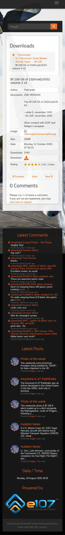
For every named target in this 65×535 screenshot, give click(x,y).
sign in (21, 195)
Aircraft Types (23, 61)
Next (48, 176)
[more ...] (23, 289)
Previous (19, 176)
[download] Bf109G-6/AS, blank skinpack (32, 284)
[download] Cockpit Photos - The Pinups (31, 242)
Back (34, 176)
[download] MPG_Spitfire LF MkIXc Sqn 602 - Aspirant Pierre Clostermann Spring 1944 (34, 267)
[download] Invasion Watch (24, 250)
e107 (29, 523)
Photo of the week (33, 359)
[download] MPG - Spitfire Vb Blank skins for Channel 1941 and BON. (33, 322)
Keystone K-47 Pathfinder (38, 379)
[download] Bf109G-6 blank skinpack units (32, 276)
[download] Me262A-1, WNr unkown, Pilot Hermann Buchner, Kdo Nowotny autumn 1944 (34, 332)
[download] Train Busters (23, 258)
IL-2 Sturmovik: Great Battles (31, 58)
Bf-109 (38, 61)
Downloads (24, 54)
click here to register (21, 202)
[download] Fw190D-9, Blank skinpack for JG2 (34, 294)
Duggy (32, 371)
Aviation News (30, 424)
